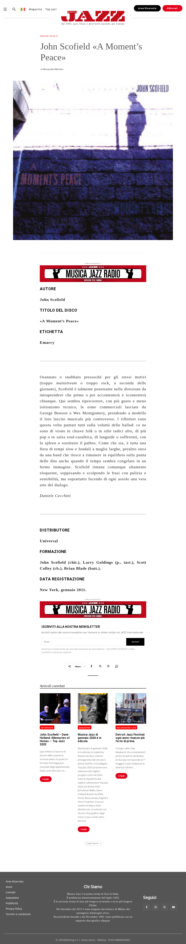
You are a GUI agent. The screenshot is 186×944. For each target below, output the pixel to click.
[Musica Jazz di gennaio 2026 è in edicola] (93, 708)
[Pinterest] (108, 666)
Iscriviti (135, 641)
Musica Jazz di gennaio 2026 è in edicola (89, 738)
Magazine (84, 727)
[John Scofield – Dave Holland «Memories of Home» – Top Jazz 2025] (55, 708)
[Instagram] (155, 907)
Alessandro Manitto (53, 69)
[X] (100, 666)
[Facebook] (91, 666)
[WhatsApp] (116, 666)
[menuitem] (23, 9)
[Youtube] (173, 907)
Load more (92, 843)
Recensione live (126, 727)
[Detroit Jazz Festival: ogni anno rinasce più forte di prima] (131, 708)
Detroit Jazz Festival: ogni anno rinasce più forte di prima (130, 738)
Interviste (47, 727)
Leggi (46, 779)
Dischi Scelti (49, 36)
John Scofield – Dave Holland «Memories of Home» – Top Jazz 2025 (55, 739)
